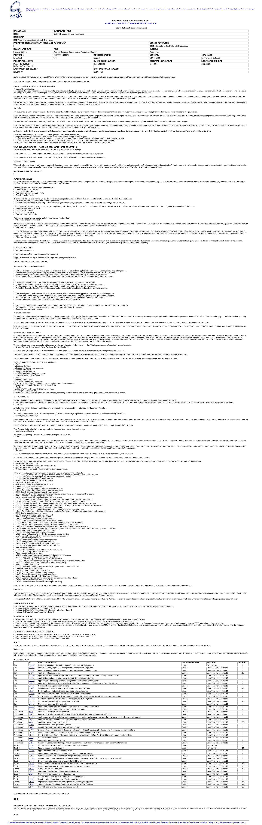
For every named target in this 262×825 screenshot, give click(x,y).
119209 (31, 766)
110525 (31, 717)
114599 (31, 751)
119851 (31, 683)
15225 (31, 696)
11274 (31, 779)
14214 (31, 771)
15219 (31, 733)
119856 (31, 676)
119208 (31, 748)
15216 (31, 756)
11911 (31, 738)
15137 (31, 673)
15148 (31, 774)
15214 (31, 743)
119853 (31, 678)
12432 (31, 787)
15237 (31, 725)
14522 (31, 714)
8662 (31, 712)
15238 (31, 691)
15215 (31, 735)
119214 (31, 777)
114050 (31, 694)
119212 (31, 704)
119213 (31, 701)
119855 (31, 668)
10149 (31, 784)
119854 (31, 670)
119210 (31, 665)
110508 (31, 758)
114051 (31, 686)
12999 (31, 688)
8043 (31, 722)
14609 (31, 740)
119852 (31, 681)
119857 (31, 707)
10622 (31, 727)
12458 (31, 769)
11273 (31, 753)
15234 (31, 720)
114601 (31, 699)
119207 (31, 745)
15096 (31, 730)
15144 (31, 764)
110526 (31, 709)
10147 (31, 782)
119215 (31, 761)
